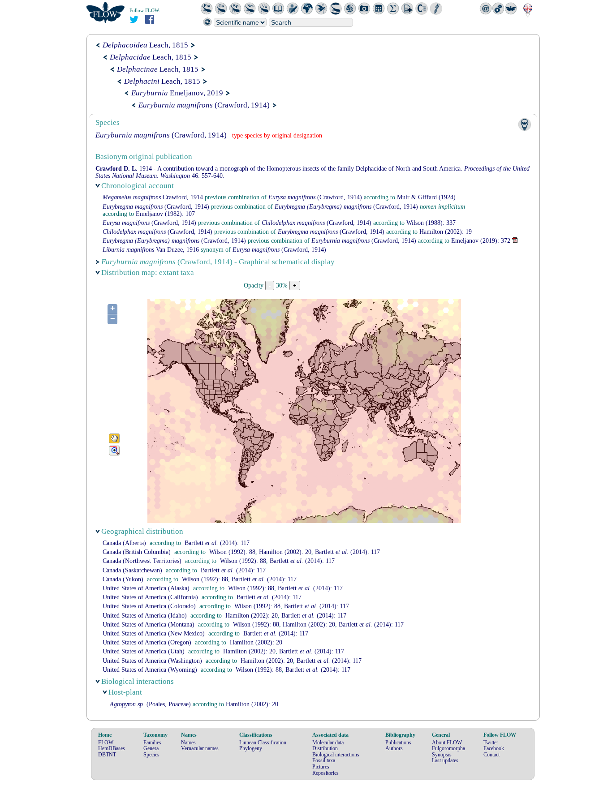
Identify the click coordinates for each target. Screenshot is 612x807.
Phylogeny (250, 748)
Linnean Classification (262, 742)
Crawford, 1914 (153, 197)
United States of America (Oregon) (147, 642)
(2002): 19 (445, 231)
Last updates (445, 760)
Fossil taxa (323, 760)
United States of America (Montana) (148, 624)
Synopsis (442, 754)
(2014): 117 (217, 543)
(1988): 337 (431, 222)
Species (151, 754)
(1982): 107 (165, 213)
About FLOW (447, 742)
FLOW (105, 742)
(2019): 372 (480, 240)
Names (188, 742)
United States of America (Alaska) (146, 588)
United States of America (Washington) (152, 660)
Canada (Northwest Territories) (142, 561)
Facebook (493, 748)
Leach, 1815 (145, 45)
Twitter (490, 742)
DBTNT (107, 754)
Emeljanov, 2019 (177, 93)
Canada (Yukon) (123, 579)
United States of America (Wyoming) (150, 669)
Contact (491, 754)
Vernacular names (200, 748)
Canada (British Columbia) (137, 552)
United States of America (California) (150, 597)
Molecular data (328, 742)
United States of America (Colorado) (149, 606)
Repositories (325, 773)
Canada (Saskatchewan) (132, 570)
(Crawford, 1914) (204, 105)
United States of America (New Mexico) (154, 633)
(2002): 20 (285, 552)
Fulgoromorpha (448, 748)
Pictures (320, 767)
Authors (394, 748)
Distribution (325, 748)
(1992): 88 (232, 552)
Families (152, 742)
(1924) (426, 197)
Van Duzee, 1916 (151, 249)
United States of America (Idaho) (145, 615)
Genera (151, 748)
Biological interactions (335, 754)
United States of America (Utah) (144, 651)
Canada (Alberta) (124, 543)
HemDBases (111, 748)
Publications (398, 742)
